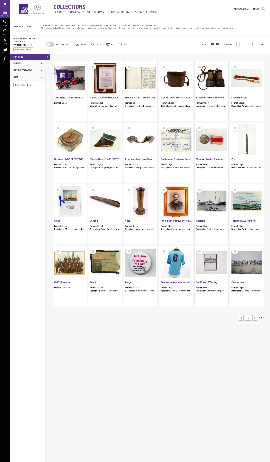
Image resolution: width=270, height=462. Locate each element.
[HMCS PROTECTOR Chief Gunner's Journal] (140, 78)
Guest (246, 8)
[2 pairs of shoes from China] (140, 139)
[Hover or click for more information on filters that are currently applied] (31, 44)
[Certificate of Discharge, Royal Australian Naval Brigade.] (176, 139)
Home (5, 7)
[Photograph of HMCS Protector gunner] (176, 201)
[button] (97, 44)
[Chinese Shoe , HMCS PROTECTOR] (105, 139)
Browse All (5, 16)
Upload (4, 52)
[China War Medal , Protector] (211, 139)
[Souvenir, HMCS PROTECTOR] (69, 139)
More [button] (5, 62)
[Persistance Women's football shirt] (176, 262)
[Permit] (105, 262)
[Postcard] (211, 201)
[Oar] (246, 139)
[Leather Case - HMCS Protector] (176, 78)
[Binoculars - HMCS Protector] (211, 78)
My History (5, 34)
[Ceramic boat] (246, 262)
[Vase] (140, 201)
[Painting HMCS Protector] (246, 201)
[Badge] (140, 262)
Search (5, 25)
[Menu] (69, 201)
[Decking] (105, 201)
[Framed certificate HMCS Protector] (105, 78)
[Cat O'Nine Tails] (246, 78)
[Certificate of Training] (211, 262)
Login (5, 43)
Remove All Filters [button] (23, 50)
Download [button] (82, 44)
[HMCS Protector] (69, 262)
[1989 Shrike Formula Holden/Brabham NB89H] (69, 78)
